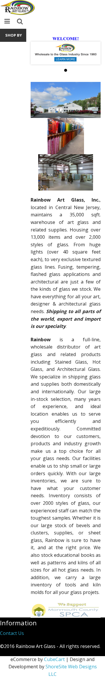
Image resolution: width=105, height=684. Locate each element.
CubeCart (54, 659)
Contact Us (12, 633)
